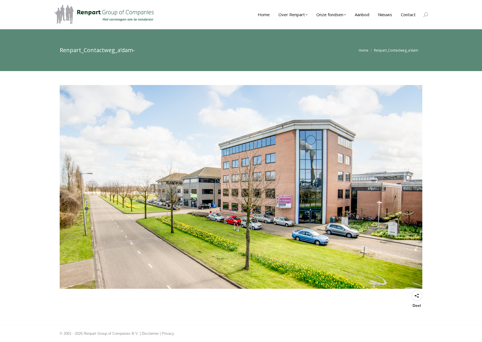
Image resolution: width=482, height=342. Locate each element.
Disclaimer (150, 333)
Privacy (168, 333)
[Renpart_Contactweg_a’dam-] (241, 187)
